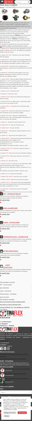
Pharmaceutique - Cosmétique (8, 294)
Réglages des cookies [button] (9, 412)
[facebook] (1, 349)
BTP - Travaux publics (6, 284)
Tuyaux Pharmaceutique (6, 358)
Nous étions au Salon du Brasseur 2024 (10, 304)
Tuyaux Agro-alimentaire (13, 354)
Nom (1, 389)
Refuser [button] (7, 416)
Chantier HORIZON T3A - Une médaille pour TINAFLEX (14, 307)
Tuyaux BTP (3, 354)
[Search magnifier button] (29, 2)
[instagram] (8, 349)
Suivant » (5, 309)
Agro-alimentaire (4, 288)
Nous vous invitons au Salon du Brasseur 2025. (12, 301)
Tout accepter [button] (22, 412)
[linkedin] (4, 349)
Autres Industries (4, 297)
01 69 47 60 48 (5, 317)
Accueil (2, 7)
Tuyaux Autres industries (19, 358)
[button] (16, 201)
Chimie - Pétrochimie (5, 291)
